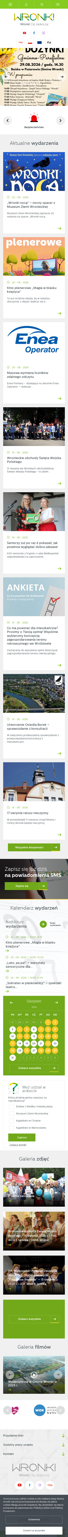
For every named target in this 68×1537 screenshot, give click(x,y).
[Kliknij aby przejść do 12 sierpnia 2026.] (26, 1036)
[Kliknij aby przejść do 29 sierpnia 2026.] (48, 1050)
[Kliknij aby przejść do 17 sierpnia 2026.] (12, 1043)
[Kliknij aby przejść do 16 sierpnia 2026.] (55, 1036)
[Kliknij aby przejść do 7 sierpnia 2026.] (40, 1029)
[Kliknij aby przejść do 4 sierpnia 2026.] (19, 1029)
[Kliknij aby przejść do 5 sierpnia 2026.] (26, 1029)
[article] (34, 942)
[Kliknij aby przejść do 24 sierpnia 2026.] (12, 1050)
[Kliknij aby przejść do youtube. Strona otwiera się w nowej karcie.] (24, 33)
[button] (62, 76)
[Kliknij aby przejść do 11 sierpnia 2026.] (19, 1036)
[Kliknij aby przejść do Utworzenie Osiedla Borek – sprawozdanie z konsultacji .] (34, 693)
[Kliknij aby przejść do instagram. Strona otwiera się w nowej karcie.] (43, 33)
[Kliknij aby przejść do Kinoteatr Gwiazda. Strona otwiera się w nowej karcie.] (34, 1410)
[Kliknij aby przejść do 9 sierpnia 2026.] (55, 1029)
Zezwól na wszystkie (34, 1530)
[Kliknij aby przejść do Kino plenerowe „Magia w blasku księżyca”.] (34, 256)
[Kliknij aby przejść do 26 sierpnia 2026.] (26, 1050)
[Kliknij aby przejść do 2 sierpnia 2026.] (55, 1022)
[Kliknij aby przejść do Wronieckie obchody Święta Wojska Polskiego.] (34, 426)
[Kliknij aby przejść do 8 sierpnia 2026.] (48, 1029)
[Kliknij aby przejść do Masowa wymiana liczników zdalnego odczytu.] (34, 341)
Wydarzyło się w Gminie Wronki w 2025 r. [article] (32, 1383)
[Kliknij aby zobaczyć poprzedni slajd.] (7, 120)
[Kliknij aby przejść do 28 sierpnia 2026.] (40, 1050)
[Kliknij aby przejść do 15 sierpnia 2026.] (48, 1036)
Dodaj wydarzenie (51, 924)
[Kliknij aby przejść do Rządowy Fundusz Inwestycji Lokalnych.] (30, 42)
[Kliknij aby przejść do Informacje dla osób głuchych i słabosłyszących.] (49, 42)
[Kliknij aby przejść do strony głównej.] (26, 4)
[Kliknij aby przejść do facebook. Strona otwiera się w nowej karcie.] (34, 33)
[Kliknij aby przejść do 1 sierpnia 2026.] (48, 1022)
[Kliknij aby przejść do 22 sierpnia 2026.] (48, 1043)
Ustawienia (34, 1519)
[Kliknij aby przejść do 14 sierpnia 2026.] (40, 1036)
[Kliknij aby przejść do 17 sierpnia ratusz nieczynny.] (34, 781)
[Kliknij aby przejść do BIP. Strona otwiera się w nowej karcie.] (21, 42)
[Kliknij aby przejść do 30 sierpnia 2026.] (55, 1050)
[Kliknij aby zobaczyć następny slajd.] (60, 120)
